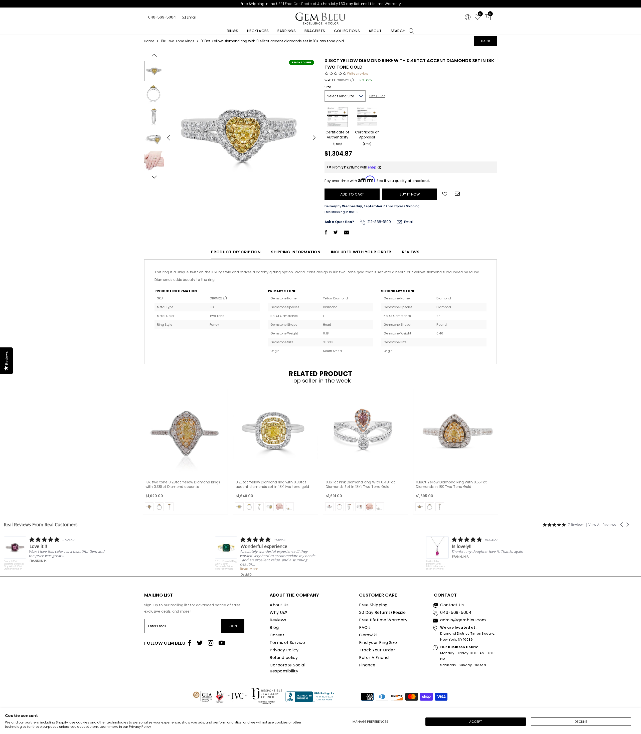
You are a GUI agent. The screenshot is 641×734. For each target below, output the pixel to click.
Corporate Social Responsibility (287, 668)
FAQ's (365, 627)
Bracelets (314, 30)
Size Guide (377, 96)
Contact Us (452, 605)
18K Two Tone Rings (177, 41)
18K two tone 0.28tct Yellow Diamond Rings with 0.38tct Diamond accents (182, 484)
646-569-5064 (162, 17)
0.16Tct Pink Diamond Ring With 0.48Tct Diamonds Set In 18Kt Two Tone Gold (360, 484)
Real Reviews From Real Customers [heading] (41, 524)
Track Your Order (377, 650)
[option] (241, 136)
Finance (367, 665)
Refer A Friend (374, 657)
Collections (347, 30)
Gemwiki (368, 635)
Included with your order (361, 252)
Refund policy (284, 657)
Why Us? (278, 612)
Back (485, 41)
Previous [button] (166, 135)
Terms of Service (287, 642)
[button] (622, 524)
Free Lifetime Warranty (383, 620)
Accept (475, 721)
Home (149, 41)
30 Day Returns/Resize (382, 612)
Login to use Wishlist (445, 194)
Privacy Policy (140, 726)
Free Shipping (373, 605)
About (375, 30)
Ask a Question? (339, 221)
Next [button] (311, 135)
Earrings (286, 30)
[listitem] (116, 556)
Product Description (236, 252)
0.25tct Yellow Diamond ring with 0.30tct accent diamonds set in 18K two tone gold (272, 484)
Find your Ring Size (378, 642)
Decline (581, 721)
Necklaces (258, 30)
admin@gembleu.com (463, 620)
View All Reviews (602, 524)
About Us (279, 605)
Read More (100, 568)
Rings (232, 30)
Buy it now (410, 194)
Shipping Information (295, 252)
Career (277, 635)
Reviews (411, 252)
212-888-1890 (378, 221)
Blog (274, 627)
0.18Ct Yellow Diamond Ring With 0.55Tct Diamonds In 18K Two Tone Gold (451, 484)
